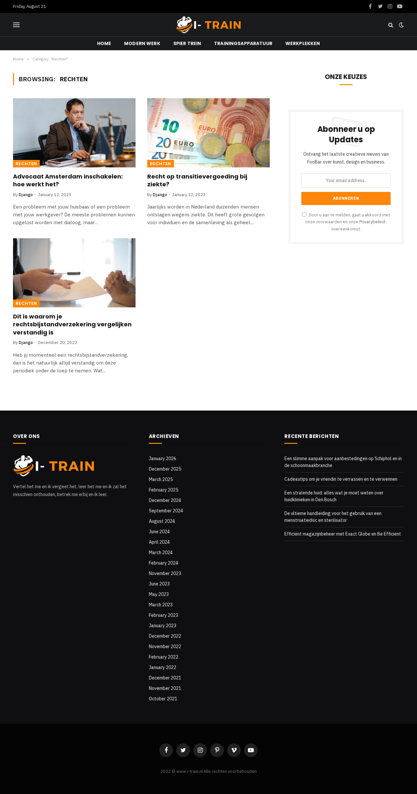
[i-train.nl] (208, 25)
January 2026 (162, 458)
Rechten (26, 164)
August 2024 (162, 521)
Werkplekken (302, 43)
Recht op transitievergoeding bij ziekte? (197, 180)
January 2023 (162, 626)
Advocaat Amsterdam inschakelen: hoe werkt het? (68, 180)
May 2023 (159, 594)
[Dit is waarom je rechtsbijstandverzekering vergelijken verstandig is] (74, 272)
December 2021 (165, 678)
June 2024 (159, 532)
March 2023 (161, 605)
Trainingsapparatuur (243, 43)
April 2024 (159, 542)
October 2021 (163, 699)
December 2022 (165, 636)
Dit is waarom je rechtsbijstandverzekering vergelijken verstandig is (72, 324)
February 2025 (163, 490)
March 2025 (161, 479)
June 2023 (159, 584)
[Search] (391, 25)
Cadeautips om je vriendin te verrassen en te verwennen (340, 479)
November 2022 (165, 646)
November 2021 (165, 688)
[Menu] (16, 25)
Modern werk (142, 43)
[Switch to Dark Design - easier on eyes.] (400, 24)
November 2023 (165, 573)
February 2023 (163, 615)
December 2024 (165, 500)
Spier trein (187, 43)
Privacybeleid (372, 221)
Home (104, 43)
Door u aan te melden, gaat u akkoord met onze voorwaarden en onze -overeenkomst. (347, 221)
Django (26, 194)
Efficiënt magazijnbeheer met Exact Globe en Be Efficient (342, 534)
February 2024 (163, 563)
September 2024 (166, 511)
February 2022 (163, 657)
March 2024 (161, 552)
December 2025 (165, 469)
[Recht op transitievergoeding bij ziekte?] (208, 132)
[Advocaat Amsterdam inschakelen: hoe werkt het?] (74, 132)
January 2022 (162, 667)
